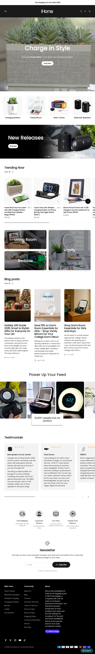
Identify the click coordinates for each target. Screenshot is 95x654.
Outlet (6, 609)
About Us (27, 591)
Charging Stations (11, 602)
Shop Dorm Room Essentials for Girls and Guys (75, 328)
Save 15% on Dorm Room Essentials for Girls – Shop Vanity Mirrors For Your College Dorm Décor (46, 331)
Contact (27, 598)
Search (27, 624)
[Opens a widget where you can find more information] (86, 650)
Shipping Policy (30, 616)
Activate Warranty (31, 602)
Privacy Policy (29, 609)
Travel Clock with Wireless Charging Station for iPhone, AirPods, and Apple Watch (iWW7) (45, 211)
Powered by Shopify (27, 647)
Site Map (27, 627)
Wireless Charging (11, 598)
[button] (46, 156)
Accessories (9, 613)
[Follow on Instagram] (15, 640)
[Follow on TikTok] (24, 640)
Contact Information (32, 620)
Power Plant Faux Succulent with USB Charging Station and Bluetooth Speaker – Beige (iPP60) (15, 211)
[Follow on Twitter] (10, 640)
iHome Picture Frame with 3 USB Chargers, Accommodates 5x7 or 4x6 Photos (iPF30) (76, 209)
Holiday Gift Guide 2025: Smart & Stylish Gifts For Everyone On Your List (17, 330)
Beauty (7, 605)
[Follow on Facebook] (5, 640)
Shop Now (47, 63)
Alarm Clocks (9, 591)
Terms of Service (30, 605)
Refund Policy (29, 613)
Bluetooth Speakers (12, 595)
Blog (26, 595)
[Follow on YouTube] (20, 640)
